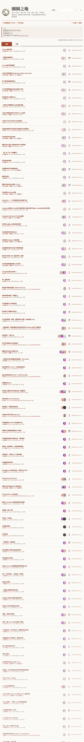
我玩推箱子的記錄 (7, 557)
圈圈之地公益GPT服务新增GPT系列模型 (14, 145)
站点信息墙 (5, 75)
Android (5, 567)
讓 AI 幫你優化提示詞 (8, 646)
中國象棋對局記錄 (7, 462)
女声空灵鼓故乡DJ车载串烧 (10, 343)
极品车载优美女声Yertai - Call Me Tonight (15, 375)
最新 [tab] (6, 44)
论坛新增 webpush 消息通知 (10, 240)
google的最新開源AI (9, 686)
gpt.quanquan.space (24, 35)
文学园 (4, 368)
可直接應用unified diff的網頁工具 (12, 422)
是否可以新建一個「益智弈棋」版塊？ (13, 256)
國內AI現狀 (6, 654)
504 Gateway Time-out (9, 478)
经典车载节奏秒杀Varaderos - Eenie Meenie (16, 734)
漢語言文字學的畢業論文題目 (10, 606)
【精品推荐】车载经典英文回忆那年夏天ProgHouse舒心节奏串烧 (21, 327)
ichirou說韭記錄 (7, 49)
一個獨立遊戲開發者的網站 (10, 590)
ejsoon (11, 51)
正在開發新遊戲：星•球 (9, 710)
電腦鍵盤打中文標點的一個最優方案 (12, 638)
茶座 (4, 607)
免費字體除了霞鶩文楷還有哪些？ (12, 549)
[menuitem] (12, 22)
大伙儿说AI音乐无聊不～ (9, 272)
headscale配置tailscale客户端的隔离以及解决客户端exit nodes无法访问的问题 (26, 208)
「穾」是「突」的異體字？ (10, 153)
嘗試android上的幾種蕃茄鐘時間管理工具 (14, 565)
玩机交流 (5, 114)
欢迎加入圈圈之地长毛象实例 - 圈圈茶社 (14, 391)
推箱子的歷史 (6, 581)
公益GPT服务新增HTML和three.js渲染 (13, 113)
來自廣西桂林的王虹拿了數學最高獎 (12, 248)
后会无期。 (5, 534)
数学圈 (4, 249)
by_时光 (10, 408)
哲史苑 (4, 337)
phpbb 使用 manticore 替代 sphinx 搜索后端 (16, 694)
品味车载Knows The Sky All (10, 399)
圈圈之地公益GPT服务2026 (10, 351)
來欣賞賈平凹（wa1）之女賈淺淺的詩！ (14, 367)
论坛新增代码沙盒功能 (8, 137)
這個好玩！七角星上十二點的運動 (12, 454)
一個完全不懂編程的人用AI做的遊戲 (12, 105)
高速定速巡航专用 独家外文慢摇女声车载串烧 (15, 129)
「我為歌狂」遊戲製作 (8, 542)
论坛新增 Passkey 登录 (9, 192)
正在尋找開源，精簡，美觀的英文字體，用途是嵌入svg (18, 319)
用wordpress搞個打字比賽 (10, 726)
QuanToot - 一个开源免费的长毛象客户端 (14, 200)
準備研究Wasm (6, 383)
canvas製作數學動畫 (8, 65)
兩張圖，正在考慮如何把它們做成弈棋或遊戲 (16, 670)
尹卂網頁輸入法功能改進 (9, 303)
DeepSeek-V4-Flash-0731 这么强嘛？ (13, 216)
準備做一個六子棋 (7, 510)
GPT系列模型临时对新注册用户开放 (12, 89)
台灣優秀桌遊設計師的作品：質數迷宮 (13, 438)
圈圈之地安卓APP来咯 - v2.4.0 (11, 184)
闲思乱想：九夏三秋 (8, 335)
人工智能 (5, 448)
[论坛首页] (5, 12)
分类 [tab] (17, 44)
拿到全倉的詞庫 (6, 160)
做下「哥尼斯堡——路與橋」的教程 (12, 573)
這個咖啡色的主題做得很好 (10, 168)
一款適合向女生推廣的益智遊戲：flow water (15, 359)
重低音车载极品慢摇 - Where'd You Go (13, 288)
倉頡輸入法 (5, 51)
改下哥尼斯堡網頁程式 (8, 81)
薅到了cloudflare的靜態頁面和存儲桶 (13, 502)
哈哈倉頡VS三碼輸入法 (9, 97)
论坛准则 (12, 30)
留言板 (4, 170)
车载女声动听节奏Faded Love (11, 415)
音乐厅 (4, 122)
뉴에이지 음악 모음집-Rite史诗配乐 (12, 121)
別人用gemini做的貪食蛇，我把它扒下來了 (15, 470)
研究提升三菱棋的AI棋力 (9, 311)
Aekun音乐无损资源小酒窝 (14, 130)
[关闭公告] (80, 29)
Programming (6, 226)
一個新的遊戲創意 (7, 57)
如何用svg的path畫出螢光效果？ (12, 224)
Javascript (5, 67)
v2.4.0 (10, 32)
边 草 (9, 337)
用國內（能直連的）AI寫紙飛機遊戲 (12, 446)
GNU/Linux (6, 695)
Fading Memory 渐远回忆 (10, 494)
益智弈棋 (5, 59)
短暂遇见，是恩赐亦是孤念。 (10, 407)
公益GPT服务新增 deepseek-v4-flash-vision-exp (17, 73)
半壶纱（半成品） (7, 518)
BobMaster (10, 122)
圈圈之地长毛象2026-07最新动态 (11, 486)
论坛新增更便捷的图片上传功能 (11, 264)
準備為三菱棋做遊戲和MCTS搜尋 (11, 430)
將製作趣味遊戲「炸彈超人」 (10, 295)
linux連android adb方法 (10, 718)
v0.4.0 (11, 33)
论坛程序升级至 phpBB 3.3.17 (11, 662)
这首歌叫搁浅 (6, 526)
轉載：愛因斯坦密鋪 (8, 614)
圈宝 (11, 75)
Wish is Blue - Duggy (9, 678)
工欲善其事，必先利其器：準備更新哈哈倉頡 (15, 630)
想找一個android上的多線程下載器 (12, 622)
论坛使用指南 (18, 30)
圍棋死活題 (5, 176)
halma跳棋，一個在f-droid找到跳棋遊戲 (15, 702)
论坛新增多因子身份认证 (9, 232)
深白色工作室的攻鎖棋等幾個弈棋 (12, 598)
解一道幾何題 (6, 280)
